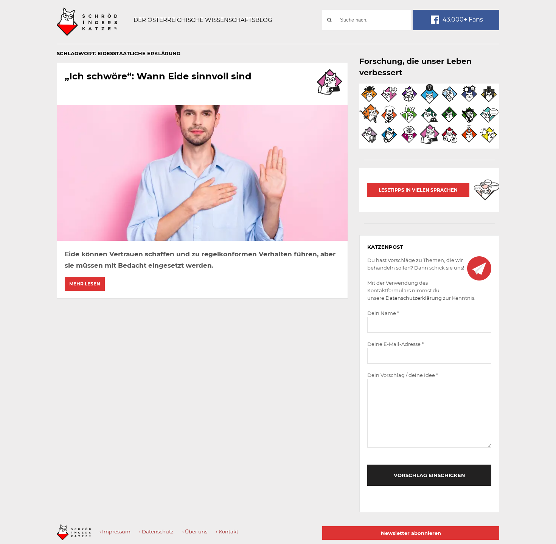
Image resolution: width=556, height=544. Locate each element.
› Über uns (194, 532)
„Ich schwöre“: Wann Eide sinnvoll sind (158, 76)
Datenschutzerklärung (413, 298)
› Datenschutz (156, 532)
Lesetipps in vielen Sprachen (418, 190)
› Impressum (114, 532)
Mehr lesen (84, 284)
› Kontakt (227, 532)
